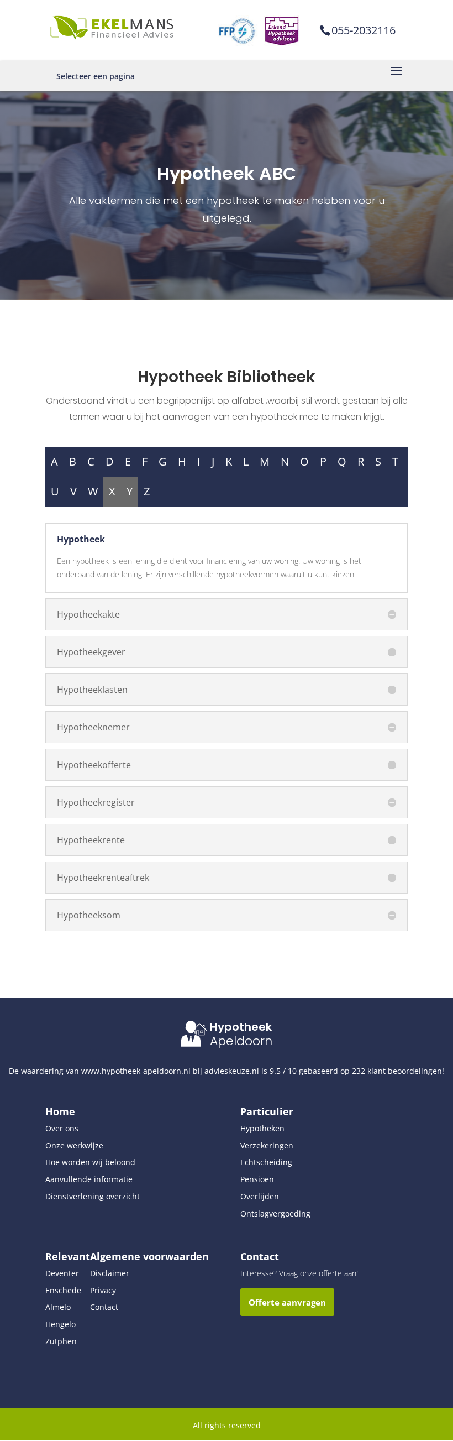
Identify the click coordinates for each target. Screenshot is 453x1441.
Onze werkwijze (74, 1145)
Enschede (63, 1290)
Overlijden (259, 1196)
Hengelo (60, 1324)
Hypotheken (262, 1128)
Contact (104, 1307)
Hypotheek (241, 1027)
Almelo (58, 1307)
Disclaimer (109, 1273)
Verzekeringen (266, 1145)
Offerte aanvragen (287, 1302)
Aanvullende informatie (89, 1179)
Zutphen (61, 1341)
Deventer (62, 1273)
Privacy (103, 1290)
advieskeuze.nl (231, 1071)
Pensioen (257, 1179)
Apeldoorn (241, 1041)
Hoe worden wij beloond (90, 1162)
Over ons (61, 1128)
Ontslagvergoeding (275, 1213)
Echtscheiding (266, 1162)
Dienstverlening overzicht (92, 1196)
